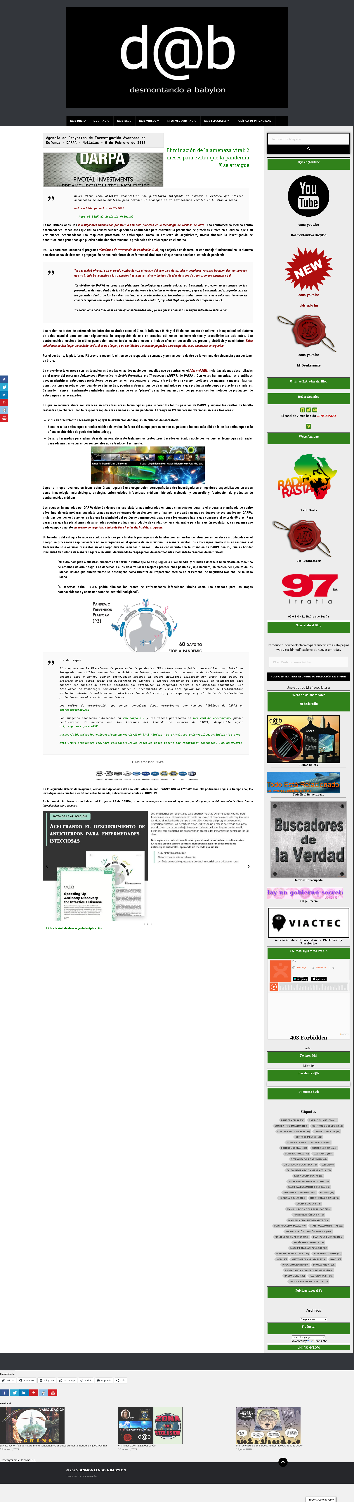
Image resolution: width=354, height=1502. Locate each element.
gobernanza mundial (299, 1192)
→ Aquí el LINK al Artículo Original (104, 216)
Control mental (327, 1131)
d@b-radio (101, 120)
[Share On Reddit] (43, 1392)
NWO (335, 1259)
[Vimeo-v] (308, 426)
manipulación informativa (308, 1220)
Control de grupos (327, 1126)
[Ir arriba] (283, 1462)
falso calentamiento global (309, 1187)
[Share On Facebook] (4, 1392)
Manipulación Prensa (291, 1237)
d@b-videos (147, 120)
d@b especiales (215, 120)
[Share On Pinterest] (33, 1392)
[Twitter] (308, 410)
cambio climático (322, 1120)
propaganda (324, 1264)
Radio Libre (294, 1276)
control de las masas (293, 1131)
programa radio (295, 1264)
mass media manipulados (308, 1248)
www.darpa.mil (134, 718)
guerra (327, 1192)
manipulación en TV (309, 1214)
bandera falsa (292, 1120)
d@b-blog (124, 120)
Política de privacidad (254, 120)
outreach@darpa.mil (74, 709)
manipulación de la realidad (308, 1209)
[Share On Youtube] (52, 1392)
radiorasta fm (321, 1276)
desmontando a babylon (102, 1470)
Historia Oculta (292, 1198)
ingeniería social (324, 1198)
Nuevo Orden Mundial (309, 1259)
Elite (328, 1164)
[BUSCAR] (309, 149)
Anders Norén (87, 1476)
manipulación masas (290, 1226)
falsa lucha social (308, 1175)
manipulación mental (326, 1226)
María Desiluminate (309, 1242)
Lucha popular (309, 1203)
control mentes (309, 1137)
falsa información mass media (309, 1170)
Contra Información (291, 1126)
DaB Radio (323, 1153)
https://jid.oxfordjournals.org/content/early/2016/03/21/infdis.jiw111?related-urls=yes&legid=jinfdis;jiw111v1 (150, 734)
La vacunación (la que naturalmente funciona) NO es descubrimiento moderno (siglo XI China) (53, 1445)
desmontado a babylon (309, 1159)
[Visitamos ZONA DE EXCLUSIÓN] (175, 1425)
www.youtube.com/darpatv (212, 718)
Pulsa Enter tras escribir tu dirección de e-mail (308, 676)
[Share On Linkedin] (24, 1392)
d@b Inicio (78, 120)
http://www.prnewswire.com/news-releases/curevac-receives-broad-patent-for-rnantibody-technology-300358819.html (151, 743)
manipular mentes (328, 1237)
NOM (282, 1259)
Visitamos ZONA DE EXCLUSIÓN (137, 1445)
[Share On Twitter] (14, 1392)
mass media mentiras (292, 1253)
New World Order (327, 1253)
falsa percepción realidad (309, 1181)
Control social (294, 1148)
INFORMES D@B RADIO (181, 120)
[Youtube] (314, 410)
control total (297, 1153)
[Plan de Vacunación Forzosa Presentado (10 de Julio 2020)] (293, 1425)
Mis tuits (308, 1066)
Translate (320, 1341)
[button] (47, 866)
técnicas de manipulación (309, 1281)
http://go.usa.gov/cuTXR (79, 726)
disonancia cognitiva (300, 1164)
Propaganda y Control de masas (309, 1270)
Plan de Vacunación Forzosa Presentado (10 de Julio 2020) (269, 1445)
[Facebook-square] (303, 410)
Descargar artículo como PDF (18, 1460)
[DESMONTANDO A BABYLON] (177, 106)
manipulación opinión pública (309, 1231)
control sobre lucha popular (308, 1142)
